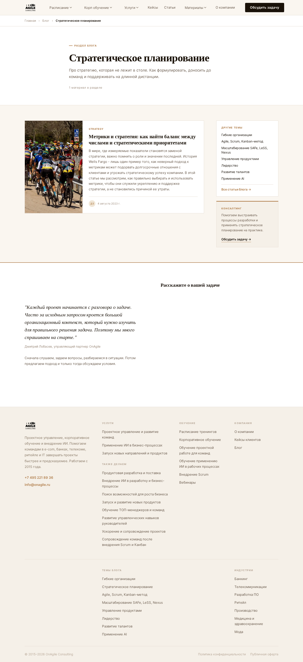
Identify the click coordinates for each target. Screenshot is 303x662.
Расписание (59, 8)
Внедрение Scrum (194, 474)
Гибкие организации (236, 135)
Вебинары (187, 482)
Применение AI (232, 178)
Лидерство (229, 165)
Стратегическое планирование (127, 587)
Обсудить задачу (264, 7)
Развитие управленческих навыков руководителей (130, 521)
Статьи (169, 7)
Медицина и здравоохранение (248, 621)
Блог (45, 20)
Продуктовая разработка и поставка (131, 473)
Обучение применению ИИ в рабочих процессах (199, 464)
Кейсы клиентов (247, 440)
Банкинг (241, 579)
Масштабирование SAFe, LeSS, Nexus (244, 150)
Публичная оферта (264, 654)
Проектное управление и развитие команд (130, 434)
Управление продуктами (240, 159)
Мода (238, 632)
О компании (225, 7)
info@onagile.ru (37, 485)
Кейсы (153, 7)
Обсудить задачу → (236, 239)
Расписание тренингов (197, 432)
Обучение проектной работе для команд (196, 450)
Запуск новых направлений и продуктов (134, 453)
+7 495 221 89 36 (39, 477)
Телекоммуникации (250, 587)
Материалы (194, 8)
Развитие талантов (235, 172)
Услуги (129, 8)
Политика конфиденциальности (222, 654)
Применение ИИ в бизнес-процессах (132, 445)
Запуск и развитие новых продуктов (131, 502)
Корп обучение (96, 8)
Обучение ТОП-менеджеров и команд (133, 510)
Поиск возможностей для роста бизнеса (135, 494)
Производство (246, 610)
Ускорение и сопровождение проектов (133, 531)
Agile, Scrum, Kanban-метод (242, 141)
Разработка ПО (246, 594)
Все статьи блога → (236, 189)
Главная (30, 20)
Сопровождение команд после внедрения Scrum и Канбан (127, 542)
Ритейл (240, 602)
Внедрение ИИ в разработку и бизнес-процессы (133, 483)
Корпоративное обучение (200, 440)
